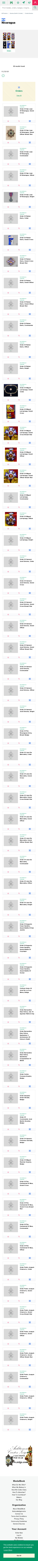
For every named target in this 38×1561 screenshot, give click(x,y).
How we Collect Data (19, 1490)
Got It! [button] (19, 1555)
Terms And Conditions (19, 1516)
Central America (29, 13)
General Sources (19, 1524)
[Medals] (11, 2)
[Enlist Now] (35, 3)
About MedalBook (19, 1509)
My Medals (19, 1538)
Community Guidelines (19, 1521)
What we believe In (19, 1487)
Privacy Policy (19, 1519)
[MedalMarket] (29, 3)
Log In (19, 1535)
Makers (19, 1497)
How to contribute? (19, 1495)
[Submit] (35, 7)
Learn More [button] (8, 1550)
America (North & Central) (16, 13)
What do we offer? (19, 1485)
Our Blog (19, 1500)
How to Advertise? (19, 1492)
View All (19, 95)
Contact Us (19, 1514)
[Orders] (3, 76)
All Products (4, 13)
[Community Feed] (23, 3)
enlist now (19, 1533)
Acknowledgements (19, 1511)
